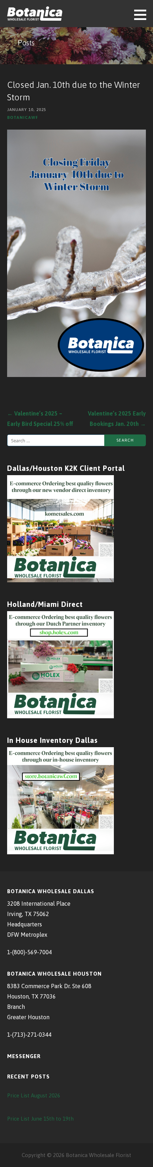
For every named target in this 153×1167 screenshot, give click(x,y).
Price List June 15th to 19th (40, 1119)
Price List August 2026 (33, 1095)
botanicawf (22, 117)
